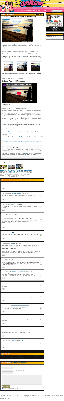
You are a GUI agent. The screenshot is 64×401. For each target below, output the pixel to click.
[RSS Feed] (57, 21)
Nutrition (28, 7)
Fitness (22, 7)
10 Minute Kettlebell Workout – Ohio (4, 170)
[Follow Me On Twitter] (52, 21)
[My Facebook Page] (47, 21)
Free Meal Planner (42, 10)
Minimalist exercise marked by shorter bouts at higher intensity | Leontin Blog (19, 355)
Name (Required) (17, 367)
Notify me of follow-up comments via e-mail (10, 388)
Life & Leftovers (46, 7)
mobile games (14, 282)
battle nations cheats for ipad (17, 316)
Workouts (23, 10)
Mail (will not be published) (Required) (20, 370)
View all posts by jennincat (8, 155)
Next (41, 14)
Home (16, 7)
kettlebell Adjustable (17, 328)
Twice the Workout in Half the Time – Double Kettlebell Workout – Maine (12, 171)
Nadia (13, 232)
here (25, 154)
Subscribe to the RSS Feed (21, 133)
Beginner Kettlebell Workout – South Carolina (20, 170)
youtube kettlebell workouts (8, 142)
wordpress (13, 340)
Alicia (13, 183)
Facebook (39, 133)
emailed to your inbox (10, 133)
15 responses (53, 38)
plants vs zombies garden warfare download (20, 305)
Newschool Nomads (21, 136)
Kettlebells (4, 14)
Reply (3, 188)
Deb (13, 243)
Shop (54, 7)
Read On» (52, 18)
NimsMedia (62, 398)
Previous (37, 14)
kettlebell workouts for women (26, 141)
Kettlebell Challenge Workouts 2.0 (19, 271)
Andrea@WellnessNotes (16, 193)
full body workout (9, 141)
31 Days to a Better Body (31, 10)
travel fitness (39, 141)
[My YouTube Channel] (50, 21)
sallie (13, 204)
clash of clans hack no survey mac (18, 293)
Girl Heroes (36, 7)
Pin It (3, 140)
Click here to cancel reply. (7, 365)
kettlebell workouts (12, 131)
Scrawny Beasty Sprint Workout (27, 170)
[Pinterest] (55, 21)
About (19, 10)
